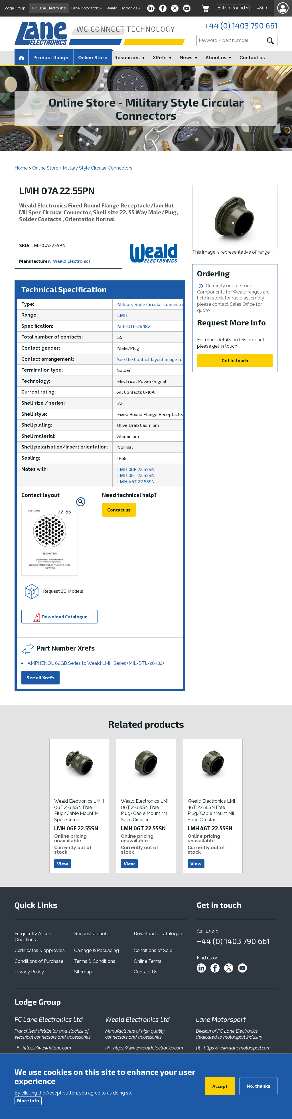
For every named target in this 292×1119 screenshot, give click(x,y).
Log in (262, 7)
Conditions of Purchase (39, 961)
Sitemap (83, 972)
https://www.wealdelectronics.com (147, 1048)
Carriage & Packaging (96, 950)
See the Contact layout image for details (158, 359)
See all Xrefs (40, 677)
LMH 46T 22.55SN (136, 481)
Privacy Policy (29, 972)
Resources (127, 57)
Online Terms (147, 961)
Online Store (93, 57)
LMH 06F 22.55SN (136, 469)
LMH (122, 315)
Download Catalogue (64, 616)
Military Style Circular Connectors (97, 168)
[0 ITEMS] (205, 8)
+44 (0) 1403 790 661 (240, 25)
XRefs (160, 57)
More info (28, 1100)
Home (21, 168)
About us (216, 57)
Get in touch (235, 360)
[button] (283, 8)
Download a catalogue (158, 933)
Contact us (252, 57)
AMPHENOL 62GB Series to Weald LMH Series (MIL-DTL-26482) (96, 663)
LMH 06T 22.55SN (136, 475)
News (186, 57)
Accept (220, 1086)
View (62, 863)
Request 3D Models (62, 591)
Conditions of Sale (153, 950)
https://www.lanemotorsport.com (237, 1048)
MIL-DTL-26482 (133, 326)
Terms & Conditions (94, 961)
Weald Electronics (72, 261)
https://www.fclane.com (46, 1048)
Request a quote (91, 933)
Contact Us (145, 972)
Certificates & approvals (40, 950)
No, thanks (258, 1086)
